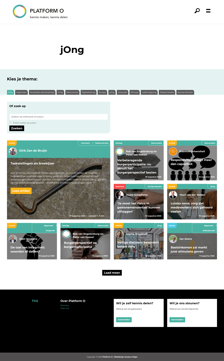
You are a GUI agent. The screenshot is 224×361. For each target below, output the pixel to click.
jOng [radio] (112, 92)
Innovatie (85, 143)
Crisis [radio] (60, 92)
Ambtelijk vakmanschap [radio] (42, 92)
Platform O (107, 357)
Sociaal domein (155, 186)
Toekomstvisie (101, 143)
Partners (64, 305)
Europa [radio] (102, 92)
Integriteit (50, 230)
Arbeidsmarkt (209, 230)
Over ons (64, 308)
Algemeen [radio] (21, 92)
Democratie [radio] (72, 92)
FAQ (35, 300)
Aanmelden (124, 319)
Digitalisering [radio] (88, 92)
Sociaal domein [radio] (185, 92)
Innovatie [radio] (122, 92)
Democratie (156, 143)
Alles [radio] (10, 92)
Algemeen (48, 225)
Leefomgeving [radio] (149, 92)
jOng (213, 186)
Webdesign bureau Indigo (125, 357)
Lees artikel (21, 191)
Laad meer (112, 272)
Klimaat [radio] (134, 92)
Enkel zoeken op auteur (24, 123)
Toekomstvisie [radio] (167, 92)
